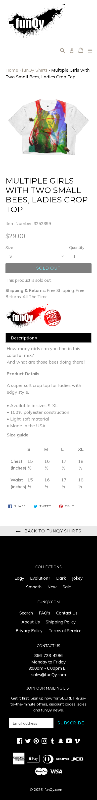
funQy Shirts (35, 70)
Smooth (34, 586)
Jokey (77, 578)
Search (26, 612)
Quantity (77, 247)
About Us (30, 621)
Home (11, 70)
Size (9, 247)
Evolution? (40, 578)
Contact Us (67, 612)
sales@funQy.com (48, 674)
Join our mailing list (48, 688)
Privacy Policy (29, 630)
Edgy (19, 578)
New (52, 586)
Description (24, 338)
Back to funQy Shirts (52, 531)
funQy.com (53, 789)
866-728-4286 (48, 655)
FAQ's (44, 612)
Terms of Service (64, 630)
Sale (67, 586)
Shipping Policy (61, 621)
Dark (61, 578)
